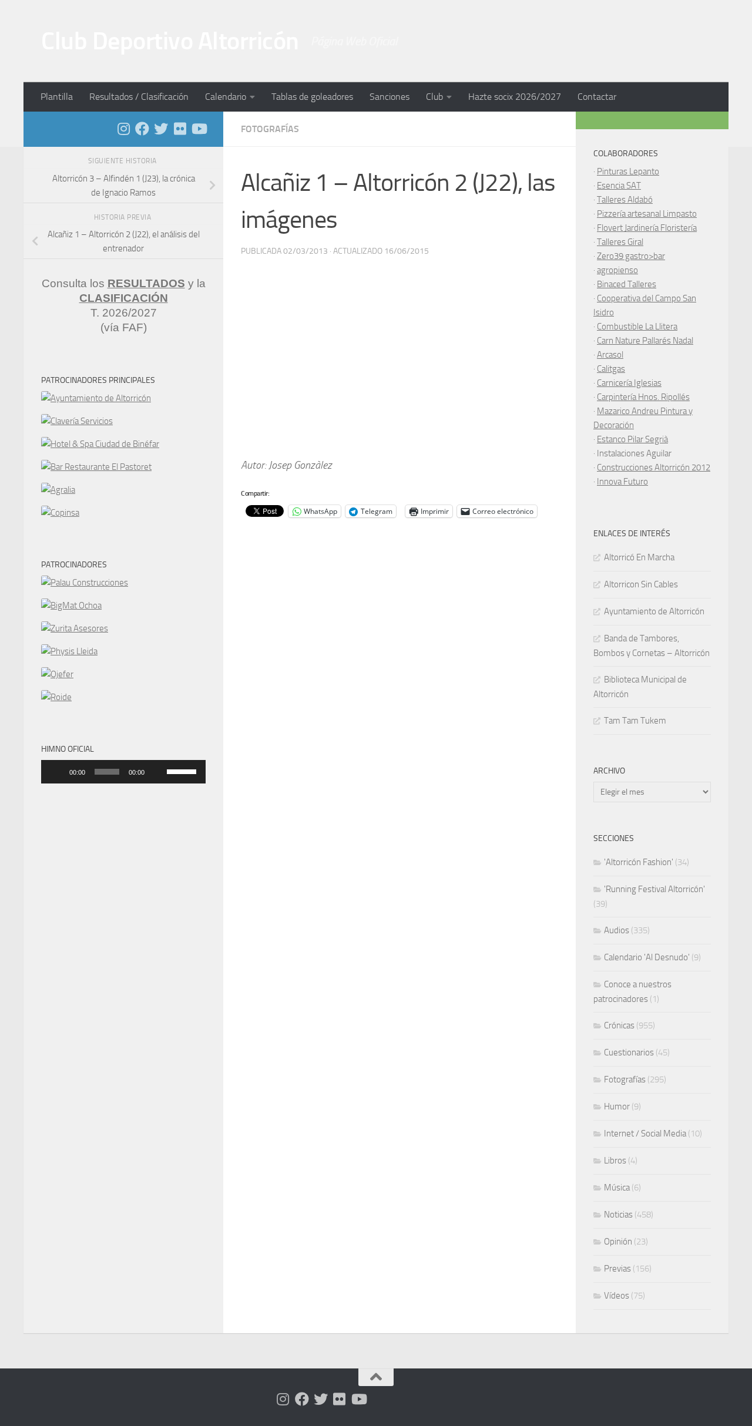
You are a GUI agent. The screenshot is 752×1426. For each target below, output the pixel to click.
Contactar (597, 96)
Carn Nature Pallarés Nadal (645, 340)
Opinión (618, 1241)
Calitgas (611, 369)
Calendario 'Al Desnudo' (647, 957)
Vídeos (616, 1295)
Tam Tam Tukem (635, 720)
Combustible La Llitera (637, 326)
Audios (616, 930)
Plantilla (57, 96)
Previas (617, 1268)
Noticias (618, 1214)
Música (617, 1187)
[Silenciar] (157, 772)
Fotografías (270, 128)
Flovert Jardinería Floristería (647, 228)
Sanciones (389, 96)
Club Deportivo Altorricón (170, 41)
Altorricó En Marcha (639, 557)
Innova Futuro (622, 481)
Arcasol (610, 354)
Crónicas (619, 1025)
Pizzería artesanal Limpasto (647, 213)
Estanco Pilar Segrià (632, 439)
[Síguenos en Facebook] (142, 129)
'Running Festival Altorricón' (654, 889)
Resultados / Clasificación (139, 96)
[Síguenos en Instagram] (123, 129)
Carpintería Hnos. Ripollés (643, 397)
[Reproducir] (56, 772)
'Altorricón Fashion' (638, 862)
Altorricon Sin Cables (641, 584)
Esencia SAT (619, 185)
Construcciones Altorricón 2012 (653, 467)
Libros (615, 1160)
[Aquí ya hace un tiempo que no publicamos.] (161, 129)
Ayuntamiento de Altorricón (654, 611)
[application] (123, 771)
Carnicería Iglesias (629, 383)
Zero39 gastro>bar (631, 256)
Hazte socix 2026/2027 (514, 96)
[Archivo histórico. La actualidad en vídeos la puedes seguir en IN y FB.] (199, 129)
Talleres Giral (620, 242)
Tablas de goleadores (312, 96)
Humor (617, 1106)
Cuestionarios (629, 1052)
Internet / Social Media (645, 1133)
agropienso (617, 270)
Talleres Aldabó (625, 199)
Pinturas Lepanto (628, 171)
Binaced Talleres (626, 284)
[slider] (183, 770)
